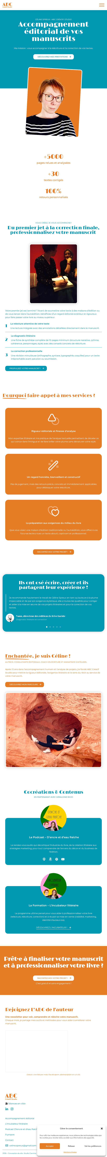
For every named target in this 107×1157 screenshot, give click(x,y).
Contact (9, 1140)
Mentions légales (70, 1152)
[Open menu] (101, 5)
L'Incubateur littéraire (16, 1124)
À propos (9, 1134)
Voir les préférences (92, 1146)
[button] (101, 1128)
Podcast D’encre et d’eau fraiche (22, 1129)
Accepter (50, 1146)
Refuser (71, 1146)
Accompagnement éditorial (19, 1118)
